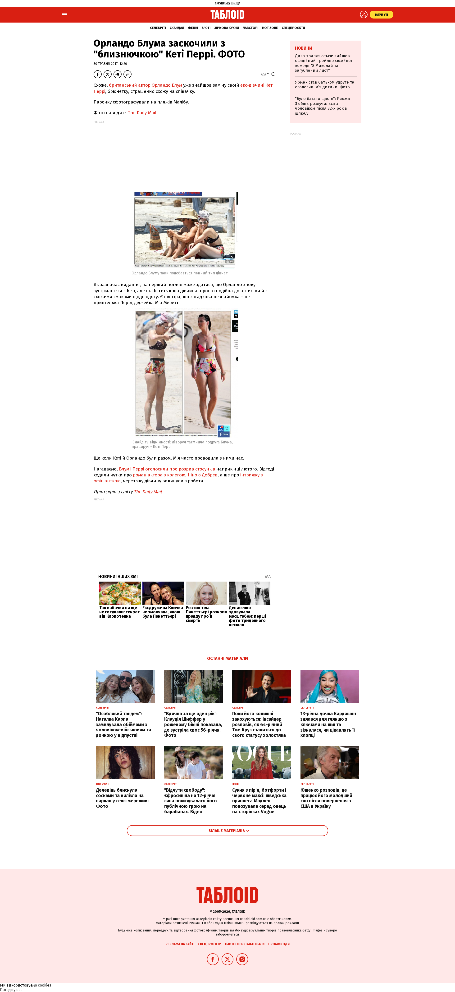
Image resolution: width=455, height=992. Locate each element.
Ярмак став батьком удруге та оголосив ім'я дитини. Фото (324, 84)
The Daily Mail (142, 112)
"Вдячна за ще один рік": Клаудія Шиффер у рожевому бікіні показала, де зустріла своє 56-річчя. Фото (193, 724)
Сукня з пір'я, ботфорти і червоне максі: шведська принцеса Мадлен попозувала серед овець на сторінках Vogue (259, 800)
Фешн (193, 28)
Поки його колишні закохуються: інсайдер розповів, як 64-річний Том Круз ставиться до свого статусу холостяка (259, 724)
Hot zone (270, 28)
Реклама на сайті (179, 944)
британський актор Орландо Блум (145, 85)
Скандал (177, 28)
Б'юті (206, 28)
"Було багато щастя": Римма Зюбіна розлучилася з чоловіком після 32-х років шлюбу (322, 106)
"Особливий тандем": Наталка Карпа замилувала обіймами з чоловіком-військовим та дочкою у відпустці (123, 724)
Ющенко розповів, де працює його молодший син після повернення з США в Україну (326, 798)
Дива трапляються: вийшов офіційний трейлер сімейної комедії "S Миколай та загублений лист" (323, 63)
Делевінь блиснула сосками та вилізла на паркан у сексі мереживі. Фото (123, 798)
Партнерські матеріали (244, 944)
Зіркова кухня (226, 28)
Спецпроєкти (293, 28)
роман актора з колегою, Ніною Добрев (175, 475)
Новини (303, 48)
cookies (44, 985)
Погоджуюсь (11, 989)
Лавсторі (250, 28)
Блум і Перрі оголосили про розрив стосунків (167, 469)
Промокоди (279, 944)
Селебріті (158, 28)
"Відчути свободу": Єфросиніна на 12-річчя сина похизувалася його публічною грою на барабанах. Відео (190, 800)
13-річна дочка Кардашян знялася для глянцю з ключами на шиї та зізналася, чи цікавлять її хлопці (328, 724)
